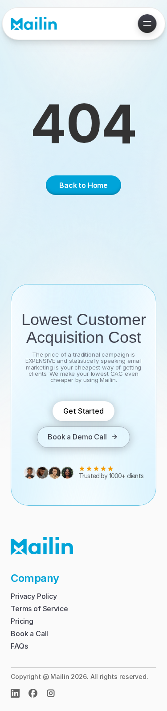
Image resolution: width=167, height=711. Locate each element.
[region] (83, 130)
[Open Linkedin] (15, 693)
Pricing (22, 621)
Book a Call (29, 633)
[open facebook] (33, 693)
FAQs (19, 646)
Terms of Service (39, 608)
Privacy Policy (34, 596)
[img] (50, 693)
